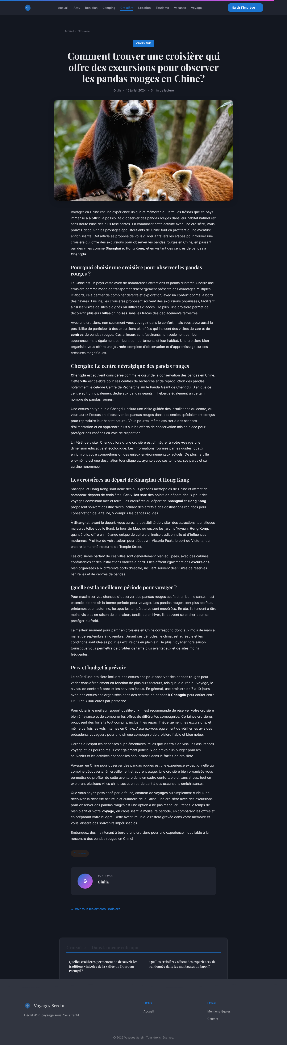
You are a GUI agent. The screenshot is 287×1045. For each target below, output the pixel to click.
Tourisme (162, 7)
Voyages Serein (49, 1005)
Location (144, 7)
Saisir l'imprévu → (245, 7)
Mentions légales (218, 1011)
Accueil (63, 7)
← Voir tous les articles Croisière (95, 909)
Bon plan (91, 7)
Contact (212, 1018)
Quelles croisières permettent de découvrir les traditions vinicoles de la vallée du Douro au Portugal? (103, 966)
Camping (109, 7)
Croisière (126, 7)
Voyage (196, 7)
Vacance (180, 7)
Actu (77, 7)
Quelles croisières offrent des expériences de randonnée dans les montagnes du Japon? (182, 964)
